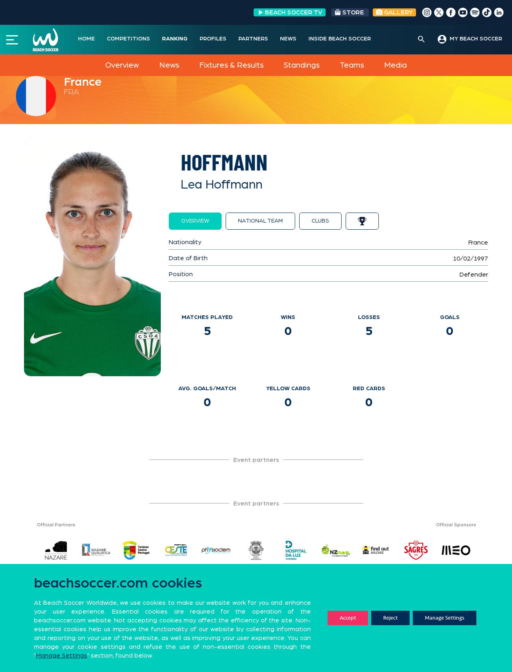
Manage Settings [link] (61, 655)
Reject (390, 617)
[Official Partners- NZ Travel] (336, 550)
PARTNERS (253, 39)
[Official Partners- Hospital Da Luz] (296, 550)
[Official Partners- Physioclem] (216, 550)
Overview (122, 65)
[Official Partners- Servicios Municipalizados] (256, 550)
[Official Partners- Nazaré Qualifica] (96, 550)
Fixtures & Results (231, 65)
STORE (353, 12)
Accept (348, 617)
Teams (352, 65)
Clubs (320, 221)
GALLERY (397, 12)
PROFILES (213, 39)
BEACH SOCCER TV (293, 12)
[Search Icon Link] (421, 39)
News (169, 65)
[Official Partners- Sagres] (416, 550)
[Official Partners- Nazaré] (56, 550)
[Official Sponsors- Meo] (456, 550)
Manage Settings (444, 617)
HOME (86, 39)
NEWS (288, 39)
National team (260, 221)
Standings (302, 65)
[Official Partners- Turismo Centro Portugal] (136, 550)
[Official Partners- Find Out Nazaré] (376, 550)
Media (395, 65)
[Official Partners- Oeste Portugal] (176, 550)
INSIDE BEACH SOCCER (339, 39)
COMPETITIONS (128, 39)
